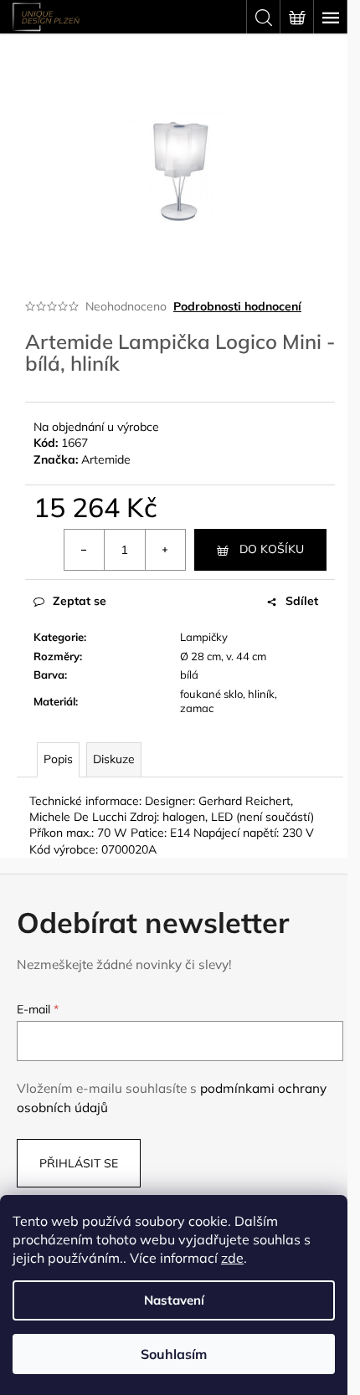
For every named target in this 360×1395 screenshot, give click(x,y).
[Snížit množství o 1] (84, 550)
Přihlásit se (78, 1163)
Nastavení (174, 1300)
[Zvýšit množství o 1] (165, 550)
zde (232, 1257)
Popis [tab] (58, 759)
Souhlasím (174, 1354)
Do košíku (271, 548)
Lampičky (204, 637)
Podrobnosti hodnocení (237, 306)
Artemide (106, 459)
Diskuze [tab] (114, 759)
